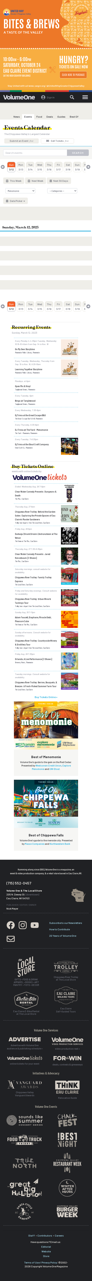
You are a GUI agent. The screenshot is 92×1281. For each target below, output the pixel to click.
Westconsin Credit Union (48, 765)
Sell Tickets (59, 140)
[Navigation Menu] (85, 97)
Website (46, 1251)
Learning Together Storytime (28, 369)
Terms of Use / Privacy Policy (40, 1262)
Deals (49, 116)
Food (39, 116)
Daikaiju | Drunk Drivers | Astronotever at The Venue (36, 535)
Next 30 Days (60, 180)
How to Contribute (59, 929)
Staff (31, 1235)
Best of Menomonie (46, 757)
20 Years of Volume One (62, 935)
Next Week (37, 180)
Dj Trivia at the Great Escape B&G (30, 415)
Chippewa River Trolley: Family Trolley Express (33, 579)
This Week (15, 180)
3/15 (39, 167)
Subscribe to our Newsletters (65, 922)
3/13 (20, 167)
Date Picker (16, 200)
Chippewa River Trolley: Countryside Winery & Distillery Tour (36, 642)
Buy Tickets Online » (46, 696)
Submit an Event (21, 140)
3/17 (58, 167)
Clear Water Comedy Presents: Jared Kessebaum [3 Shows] (32, 555)
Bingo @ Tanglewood (25, 400)
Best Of (74, 116)
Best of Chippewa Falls (46, 835)
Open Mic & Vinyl (23, 386)
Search (78, 152)
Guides (61, 116)
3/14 (30, 167)
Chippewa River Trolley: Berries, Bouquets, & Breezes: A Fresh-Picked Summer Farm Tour (36, 684)
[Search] (72, 97)
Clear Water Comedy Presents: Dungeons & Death (35, 493)
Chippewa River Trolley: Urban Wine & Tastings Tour (33, 600)
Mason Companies (35, 843)
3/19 (77, 167)
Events (28, 116)
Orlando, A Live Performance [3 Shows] (33, 658)
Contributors (44, 1235)
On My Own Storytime (25, 349)
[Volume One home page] (21, 98)
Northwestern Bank (60, 843)
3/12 (11, 167)
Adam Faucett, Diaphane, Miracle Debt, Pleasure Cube (33, 619)
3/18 (67, 167)
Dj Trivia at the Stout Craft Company (32, 444)
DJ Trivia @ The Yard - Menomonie (31, 429)
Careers (59, 1235)
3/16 (49, 167)
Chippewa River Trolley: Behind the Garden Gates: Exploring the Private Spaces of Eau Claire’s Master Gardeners (35, 515)
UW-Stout (54, 769)
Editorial (46, 1246)
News (16, 116)
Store (46, 1255)
